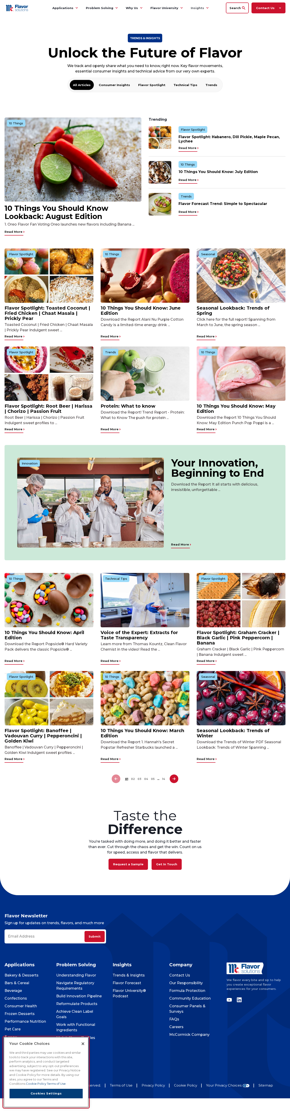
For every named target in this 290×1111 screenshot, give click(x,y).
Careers (176, 1027)
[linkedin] (238, 1000)
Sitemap (266, 1085)
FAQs (174, 1019)
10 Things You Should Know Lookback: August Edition (56, 212)
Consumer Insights (114, 85)
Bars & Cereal (17, 983)
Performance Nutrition (25, 1021)
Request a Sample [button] (128, 864)
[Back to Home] (18, 7)
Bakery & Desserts (22, 975)
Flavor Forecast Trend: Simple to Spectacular (223, 204)
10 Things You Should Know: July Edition (218, 172)
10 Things (16, 123)
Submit (95, 936)
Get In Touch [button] (166, 864)
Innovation (30, 463)
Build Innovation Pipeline (79, 996)
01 (126, 779)
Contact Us (179, 975)
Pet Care (13, 1029)
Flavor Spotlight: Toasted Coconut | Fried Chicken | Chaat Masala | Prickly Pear (47, 313)
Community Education (190, 998)
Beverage (13, 990)
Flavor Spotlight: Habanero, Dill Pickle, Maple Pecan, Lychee (229, 139)
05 (153, 779)
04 (146, 779)
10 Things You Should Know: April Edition (44, 635)
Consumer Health (21, 1006)
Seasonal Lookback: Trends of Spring (233, 310)
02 (133, 779)
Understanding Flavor (76, 975)
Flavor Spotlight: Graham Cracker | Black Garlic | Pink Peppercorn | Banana (238, 638)
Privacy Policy (153, 1085)
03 (139, 779)
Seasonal (208, 254)
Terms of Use (121, 1085)
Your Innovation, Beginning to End (217, 468)
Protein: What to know (128, 406)
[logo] (256, 968)
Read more (14, 231)
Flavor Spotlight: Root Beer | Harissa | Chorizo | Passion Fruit (48, 408)
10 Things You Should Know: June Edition (141, 310)
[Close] (83, 1044)
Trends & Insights (129, 975)
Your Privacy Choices (224, 1085)
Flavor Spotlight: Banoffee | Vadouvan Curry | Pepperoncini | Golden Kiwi (43, 736)
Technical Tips (185, 85)
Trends (211, 85)
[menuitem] (76, 8)
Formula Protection (187, 990)
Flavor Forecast (127, 983)
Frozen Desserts (20, 1014)
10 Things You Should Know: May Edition (236, 408)
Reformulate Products (76, 1004)
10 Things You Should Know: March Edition (142, 733)
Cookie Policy (185, 1085)
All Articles (82, 85)
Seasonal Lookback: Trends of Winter (233, 733)
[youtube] (230, 1000)
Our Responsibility (186, 983)
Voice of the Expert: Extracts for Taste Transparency (139, 635)
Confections (16, 998)
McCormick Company (189, 1034)
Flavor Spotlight (151, 85)
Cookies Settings (46, 1093)
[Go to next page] (174, 778)
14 (163, 779)
